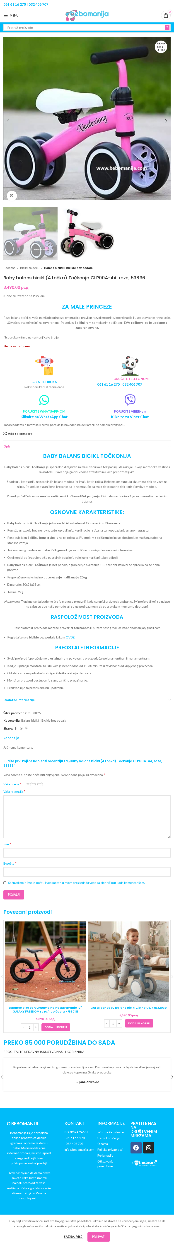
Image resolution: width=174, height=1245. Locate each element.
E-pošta (10, 863)
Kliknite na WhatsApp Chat (44, 416)
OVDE (70, 637)
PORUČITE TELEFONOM (130, 379)
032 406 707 (38, 4)
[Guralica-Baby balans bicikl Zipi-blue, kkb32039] (128, 961)
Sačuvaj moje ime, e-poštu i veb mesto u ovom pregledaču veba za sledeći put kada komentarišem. (76, 883)
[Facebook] (136, 1147)
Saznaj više (73, 1236)
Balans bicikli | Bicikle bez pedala (68, 268)
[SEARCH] (167, 27)
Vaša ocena (12, 784)
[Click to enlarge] (12, 196)
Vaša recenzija (14, 791)
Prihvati (99, 1236)
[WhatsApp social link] (21, 728)
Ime (7, 844)
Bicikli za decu (29, 268)
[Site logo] (87, 15)
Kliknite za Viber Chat (130, 416)
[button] (7, 120)
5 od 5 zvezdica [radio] (41, 784)
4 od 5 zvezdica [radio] (38, 784)
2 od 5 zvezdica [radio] (31, 784)
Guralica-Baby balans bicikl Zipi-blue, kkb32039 (129, 1008)
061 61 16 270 (14, 4)
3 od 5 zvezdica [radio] (34, 784)
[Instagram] (148, 1147)
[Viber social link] (27, 728)
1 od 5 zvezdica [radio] (28, 784)
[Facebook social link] (15, 728)
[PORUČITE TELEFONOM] (130, 365)
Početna (9, 268)
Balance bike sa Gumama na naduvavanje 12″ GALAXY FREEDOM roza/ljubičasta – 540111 (45, 1010)
